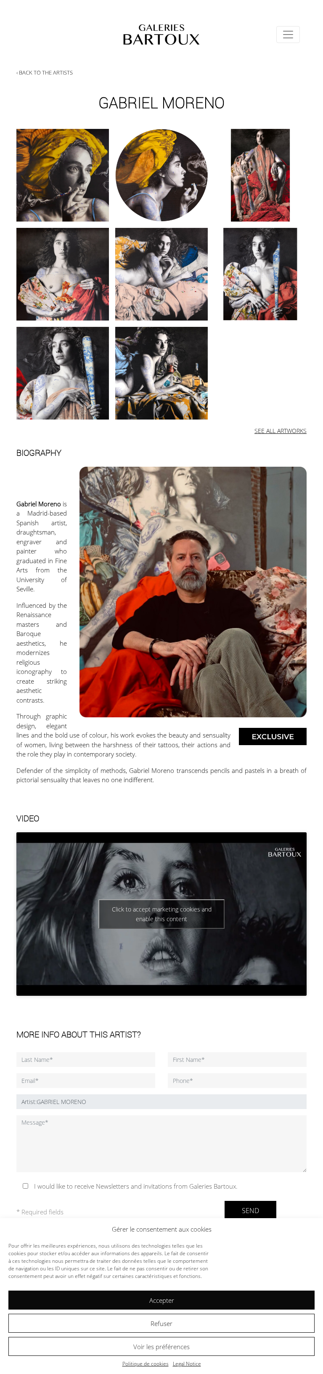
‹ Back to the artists (44, 72)
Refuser (161, 1323)
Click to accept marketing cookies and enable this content (162, 914)
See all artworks (280, 431)
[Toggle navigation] (288, 34)
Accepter (161, 1300)
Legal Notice (187, 1363)
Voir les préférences (161, 1346)
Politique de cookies (145, 1363)
